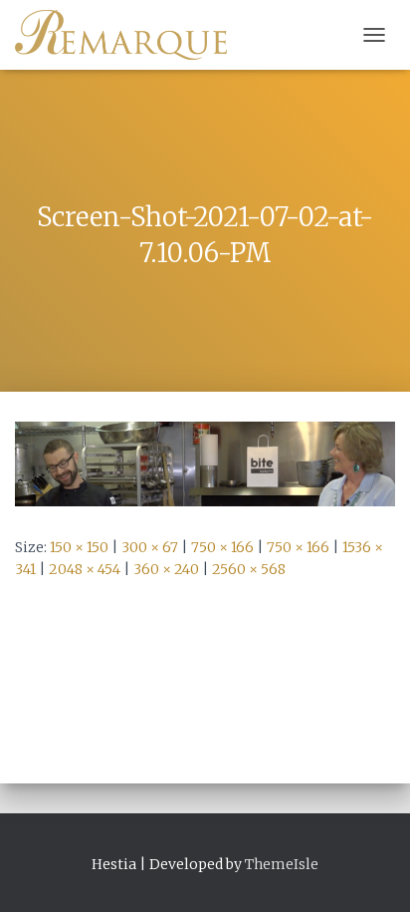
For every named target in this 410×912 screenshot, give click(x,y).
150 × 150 (79, 547)
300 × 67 (149, 547)
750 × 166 (222, 547)
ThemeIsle (281, 864)
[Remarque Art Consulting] (128, 35)
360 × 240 (166, 569)
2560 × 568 (249, 569)
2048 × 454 (84, 569)
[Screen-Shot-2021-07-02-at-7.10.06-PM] (205, 462)
